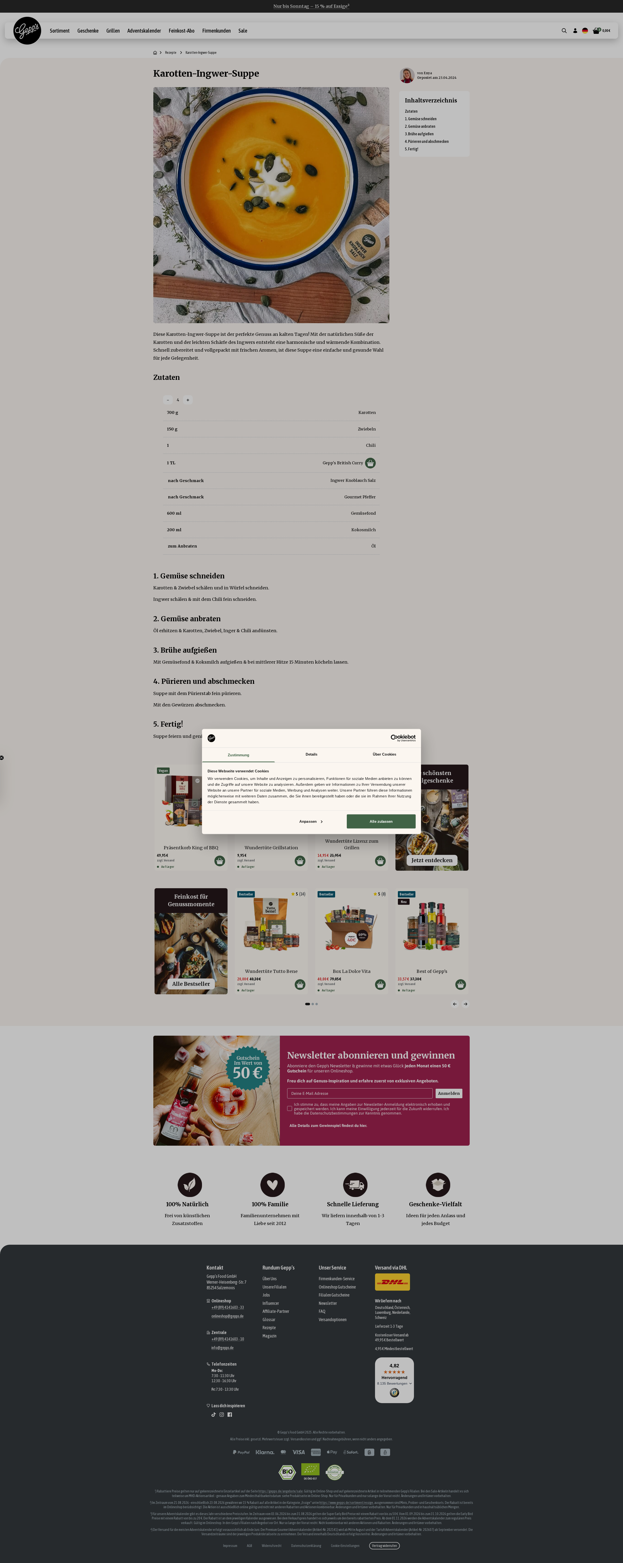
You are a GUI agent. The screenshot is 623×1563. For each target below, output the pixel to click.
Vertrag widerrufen (384, 1546)
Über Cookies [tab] (384, 754)
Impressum (230, 1546)
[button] (6, 781)
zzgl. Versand (165, 860)
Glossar (269, 1319)
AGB (249, 1546)
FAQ (322, 1311)
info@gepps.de (222, 1347)
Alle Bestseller (191, 984)
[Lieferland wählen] (585, 31)
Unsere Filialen (274, 1286)
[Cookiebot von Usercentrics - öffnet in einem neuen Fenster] (394, 738)
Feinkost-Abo (181, 30)
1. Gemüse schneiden (421, 119)
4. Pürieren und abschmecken (427, 141)
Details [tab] (312, 754)
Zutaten (411, 111)
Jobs (266, 1295)
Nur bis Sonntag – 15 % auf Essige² (311, 6)
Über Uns (270, 1278)
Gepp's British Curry (343, 462)
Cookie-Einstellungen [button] (345, 1546)
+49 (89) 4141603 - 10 (227, 1339)
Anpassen (308, 821)
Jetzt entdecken (432, 860)
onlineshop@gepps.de (227, 1316)
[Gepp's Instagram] (222, 1414)
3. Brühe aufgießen (419, 134)
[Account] (575, 30)
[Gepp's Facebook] (230, 1414)
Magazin (269, 1335)
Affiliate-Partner (276, 1311)
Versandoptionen (333, 1319)
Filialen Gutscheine (334, 1295)
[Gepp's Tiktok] (213, 1414)
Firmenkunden (216, 30)
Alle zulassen (381, 821)
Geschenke (88, 30)
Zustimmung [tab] (238, 755)
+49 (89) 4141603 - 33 (227, 1307)
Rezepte (170, 53)
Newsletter (328, 1303)
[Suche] (564, 30)
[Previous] (455, 1004)
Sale (242, 30)
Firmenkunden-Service (337, 1278)
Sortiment (60, 30)
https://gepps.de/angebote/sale (280, 1491)
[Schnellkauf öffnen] (370, 463)
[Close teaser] (13, 757)
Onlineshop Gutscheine (337, 1286)
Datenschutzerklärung (306, 1546)
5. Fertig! (411, 149)
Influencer (271, 1303)
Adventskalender (144, 30)
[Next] (465, 1004)
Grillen (113, 30)
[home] (155, 53)
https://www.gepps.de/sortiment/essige (346, 1503)
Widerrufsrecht (272, 1546)
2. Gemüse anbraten (420, 126)
